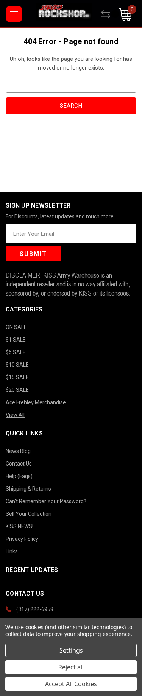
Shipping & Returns (28, 489)
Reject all (71, 667)
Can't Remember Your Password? (46, 501)
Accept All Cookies (71, 684)
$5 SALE (16, 352)
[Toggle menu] (14, 14)
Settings (71, 650)
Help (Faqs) (19, 476)
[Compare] (110, 14)
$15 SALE (17, 377)
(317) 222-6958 (34, 609)
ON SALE (16, 327)
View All (15, 415)
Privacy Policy (22, 539)
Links (12, 551)
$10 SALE (17, 365)
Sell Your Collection (28, 514)
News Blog (18, 451)
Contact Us (19, 464)
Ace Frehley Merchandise (36, 402)
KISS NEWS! (19, 526)
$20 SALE (17, 390)
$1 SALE (16, 340)
